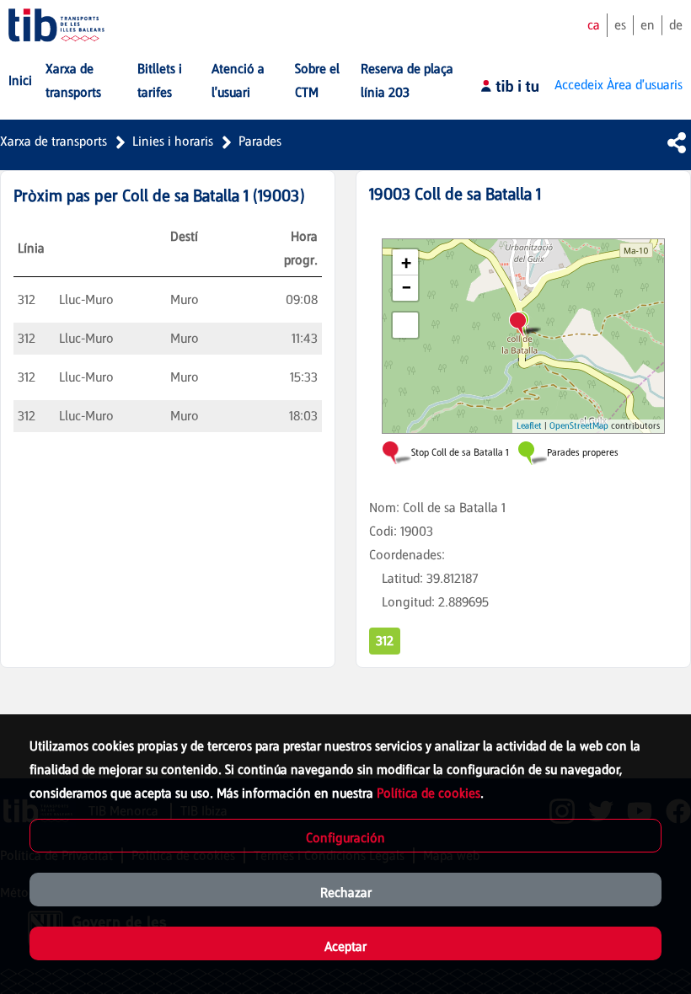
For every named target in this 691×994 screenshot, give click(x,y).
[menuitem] (20, 80)
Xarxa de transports (53, 141)
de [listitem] (676, 25)
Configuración (345, 838)
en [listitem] (647, 25)
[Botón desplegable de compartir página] (676, 142)
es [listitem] (620, 25)
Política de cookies (428, 793)
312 (385, 641)
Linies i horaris (172, 141)
